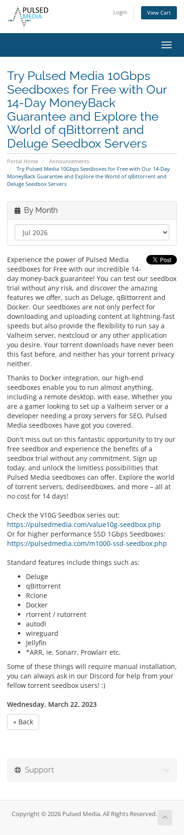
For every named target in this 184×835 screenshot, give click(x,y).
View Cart (159, 12)
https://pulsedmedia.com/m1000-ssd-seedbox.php (87, 543)
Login (120, 12)
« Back (23, 721)
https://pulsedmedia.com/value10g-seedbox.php (84, 524)
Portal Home (22, 161)
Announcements (69, 161)
